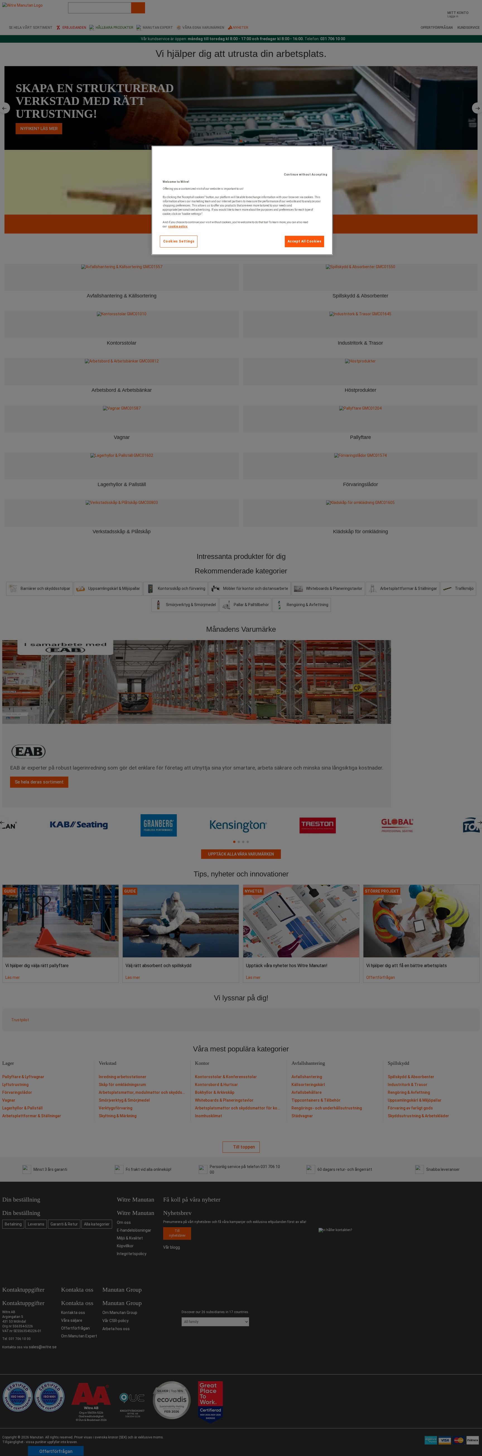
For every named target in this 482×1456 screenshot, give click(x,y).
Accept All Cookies (305, 241)
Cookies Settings (179, 241)
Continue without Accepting (305, 174)
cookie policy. (178, 226)
